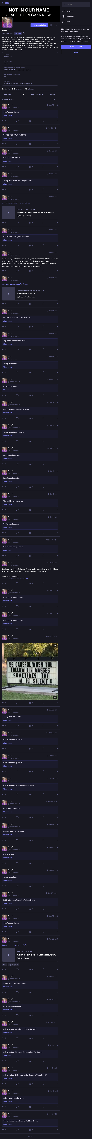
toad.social (18, 33)
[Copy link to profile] (51, 25)
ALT (55, 697)
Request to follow (39, 25)
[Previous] (50, 99)
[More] (57, 120)
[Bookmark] (43, 120)
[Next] (57, 99)
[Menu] (56, 25)
